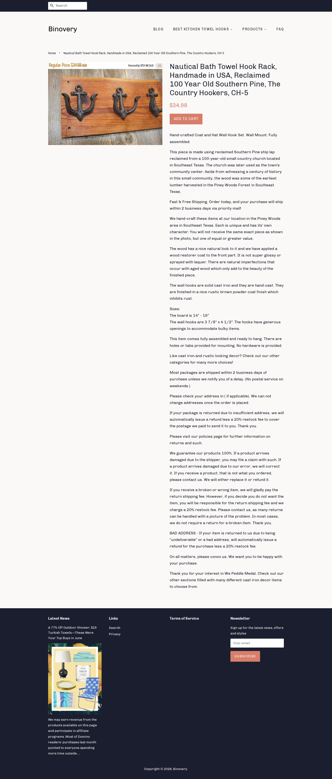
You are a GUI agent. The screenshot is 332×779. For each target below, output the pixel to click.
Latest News (59, 618)
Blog (158, 29)
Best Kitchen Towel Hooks (201, 29)
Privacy (115, 634)
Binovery (180, 769)
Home (52, 53)
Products (253, 29)
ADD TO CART (186, 119)
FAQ (280, 29)
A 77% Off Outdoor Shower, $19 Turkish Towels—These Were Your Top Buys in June (72, 632)
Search (114, 628)
